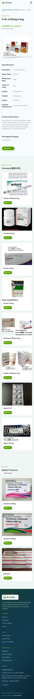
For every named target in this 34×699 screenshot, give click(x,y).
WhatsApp (5, 684)
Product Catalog (7, 623)
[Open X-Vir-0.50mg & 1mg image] (17, 46)
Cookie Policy (6, 638)
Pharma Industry (7, 654)
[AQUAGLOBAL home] (8, 2)
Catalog (4, 9)
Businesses (5, 620)
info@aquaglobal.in (7, 669)
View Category (8, 473)
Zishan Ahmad (17, 695)
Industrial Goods (7, 660)
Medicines (10, 9)
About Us (5, 617)
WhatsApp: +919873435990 (10, 681)
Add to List (8, 202)
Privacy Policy (6, 635)
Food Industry (6, 657)
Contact (4, 626)
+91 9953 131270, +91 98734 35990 (13, 673)
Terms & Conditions (8, 642)
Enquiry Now (7, 148)
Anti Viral (16, 9)
